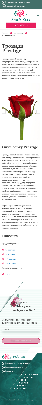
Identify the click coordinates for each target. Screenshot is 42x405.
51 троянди (10, 254)
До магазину (22, 25)
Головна (5, 33)
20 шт (7, 274)
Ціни (23, 380)
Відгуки (23, 383)
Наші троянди (18, 33)
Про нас (21, 386)
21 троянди (10, 250)
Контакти (20, 388)
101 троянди (10, 259)
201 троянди (10, 263)
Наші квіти (31, 374)
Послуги (28, 377)
